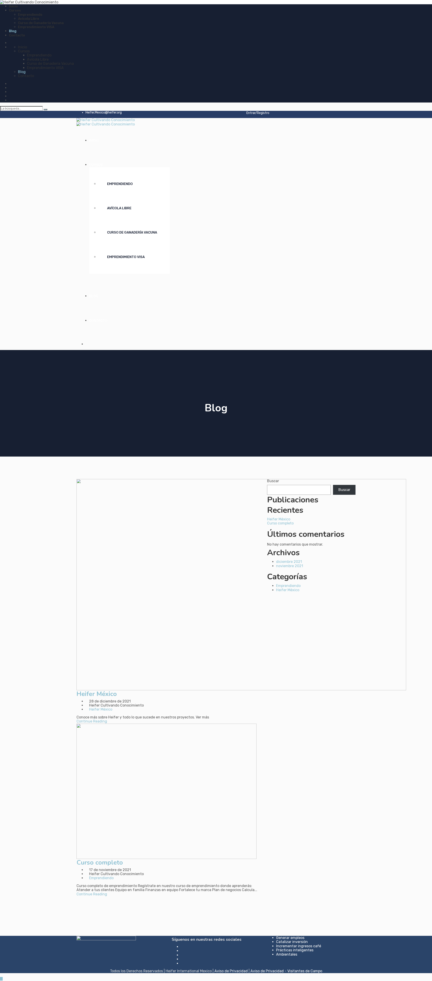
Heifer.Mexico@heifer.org (104, 112)
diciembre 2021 (289, 562)
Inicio (13, 6)
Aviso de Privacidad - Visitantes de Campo (286, 971)
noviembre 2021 (289, 566)
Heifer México (96, 694)
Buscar (273, 481)
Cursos (15, 10)
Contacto (17, 35)
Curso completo (99, 862)
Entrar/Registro (257, 113)
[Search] (45, 109)
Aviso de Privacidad (231, 971)
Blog (12, 31)
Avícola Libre (28, 19)
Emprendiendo (30, 15)
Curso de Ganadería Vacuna (41, 23)
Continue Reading (91, 721)
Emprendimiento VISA (36, 27)
